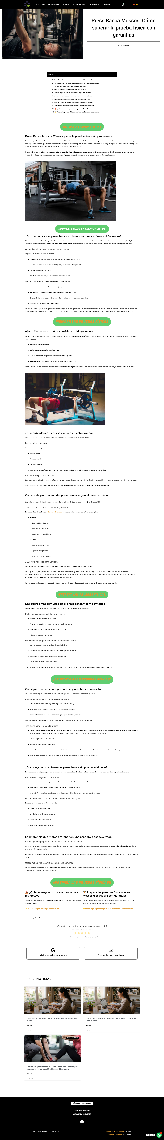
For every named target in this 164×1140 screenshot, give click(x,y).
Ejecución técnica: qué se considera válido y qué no (70, 86)
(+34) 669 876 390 (82, 1110)
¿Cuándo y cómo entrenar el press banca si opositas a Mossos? (73, 102)
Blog (67, 5)
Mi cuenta (107, 5)
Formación (55, 5)
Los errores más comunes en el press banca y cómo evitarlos (73, 96)
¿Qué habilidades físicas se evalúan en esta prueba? (70, 89)
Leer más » (30, 1025)
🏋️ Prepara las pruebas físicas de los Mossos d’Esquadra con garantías (77, 112)
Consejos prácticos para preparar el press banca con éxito (72, 99)
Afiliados (95, 5)
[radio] (75, 933)
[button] (115, 74)
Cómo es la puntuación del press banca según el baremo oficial (73, 93)
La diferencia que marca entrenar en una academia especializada (74, 105)
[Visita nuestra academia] (53, 950)
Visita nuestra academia (53, 955)
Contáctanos (81, 5)
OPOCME (41, 5)
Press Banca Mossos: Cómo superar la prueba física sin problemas (74, 80)
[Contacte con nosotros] (111, 950)
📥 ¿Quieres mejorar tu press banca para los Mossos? (71, 109)
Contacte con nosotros (111, 955)
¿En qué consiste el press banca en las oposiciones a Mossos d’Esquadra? (77, 83)
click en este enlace (54, 512)
